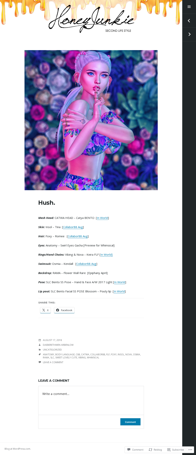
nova (128, 354)
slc (52, 357)
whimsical (93, 357)
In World (102, 218)
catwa (85, 354)
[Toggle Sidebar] (189, 7)
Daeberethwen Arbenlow (58, 345)
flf (108, 354)
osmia (136, 354)
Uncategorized (52, 349)
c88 (78, 354)
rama (46, 357)
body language (65, 354)
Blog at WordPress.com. (18, 448)
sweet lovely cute (66, 357)
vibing (82, 357)
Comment (130, 422)
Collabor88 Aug (73, 227)
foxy (114, 354)
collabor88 (97, 354)
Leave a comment (53, 362)
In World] (106, 254)
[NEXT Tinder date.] (189, 34)
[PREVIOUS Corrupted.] (189, 21)
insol (121, 354)
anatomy (48, 354)
